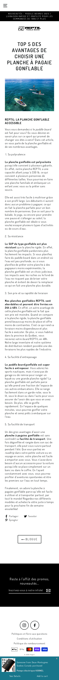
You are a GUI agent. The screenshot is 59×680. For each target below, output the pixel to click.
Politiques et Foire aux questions (29, 633)
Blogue (31, 539)
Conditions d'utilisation (29, 638)
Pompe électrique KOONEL (30, 670)
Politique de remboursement (29, 643)
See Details (15, 676)
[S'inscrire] (47, 590)
